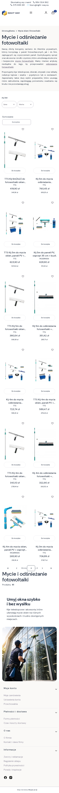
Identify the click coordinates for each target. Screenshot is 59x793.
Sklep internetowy (26, 790)
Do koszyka (16, 171)
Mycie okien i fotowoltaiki (29, 31)
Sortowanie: (8, 116)
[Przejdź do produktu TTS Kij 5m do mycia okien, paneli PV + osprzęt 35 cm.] (14, 223)
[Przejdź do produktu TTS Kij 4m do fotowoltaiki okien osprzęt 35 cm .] (14, 444)
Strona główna (8, 31)
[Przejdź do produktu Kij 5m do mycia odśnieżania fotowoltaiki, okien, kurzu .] (44, 150)
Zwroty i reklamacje (13, 756)
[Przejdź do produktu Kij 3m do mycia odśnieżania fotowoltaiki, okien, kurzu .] (44, 518)
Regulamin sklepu (12, 761)
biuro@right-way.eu (39, 5)
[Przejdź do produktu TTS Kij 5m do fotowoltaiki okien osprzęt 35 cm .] (14, 297)
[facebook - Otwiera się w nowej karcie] (5, 777)
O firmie (8, 737)
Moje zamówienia (12, 695)
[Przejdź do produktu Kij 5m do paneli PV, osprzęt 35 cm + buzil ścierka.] (44, 223)
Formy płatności (12, 718)
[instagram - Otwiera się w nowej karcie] (10, 777)
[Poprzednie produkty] (16, 568)
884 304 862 (42, 2)
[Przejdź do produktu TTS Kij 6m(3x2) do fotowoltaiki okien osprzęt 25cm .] (14, 150)
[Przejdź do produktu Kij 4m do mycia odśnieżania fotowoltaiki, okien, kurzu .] (14, 371)
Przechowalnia (11, 704)
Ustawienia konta (12, 699)
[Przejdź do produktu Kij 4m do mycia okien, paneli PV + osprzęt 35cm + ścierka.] (14, 518)
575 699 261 (19, 5)
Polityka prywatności (14, 765)
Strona (24, 568)
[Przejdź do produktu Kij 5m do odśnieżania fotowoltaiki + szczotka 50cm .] (44, 297)
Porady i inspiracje (12, 769)
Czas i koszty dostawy (15, 723)
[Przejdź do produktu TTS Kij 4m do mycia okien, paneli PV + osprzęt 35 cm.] (44, 371)
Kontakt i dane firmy (13, 742)
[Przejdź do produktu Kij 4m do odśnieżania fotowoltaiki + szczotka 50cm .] (44, 444)
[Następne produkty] (42, 568)
